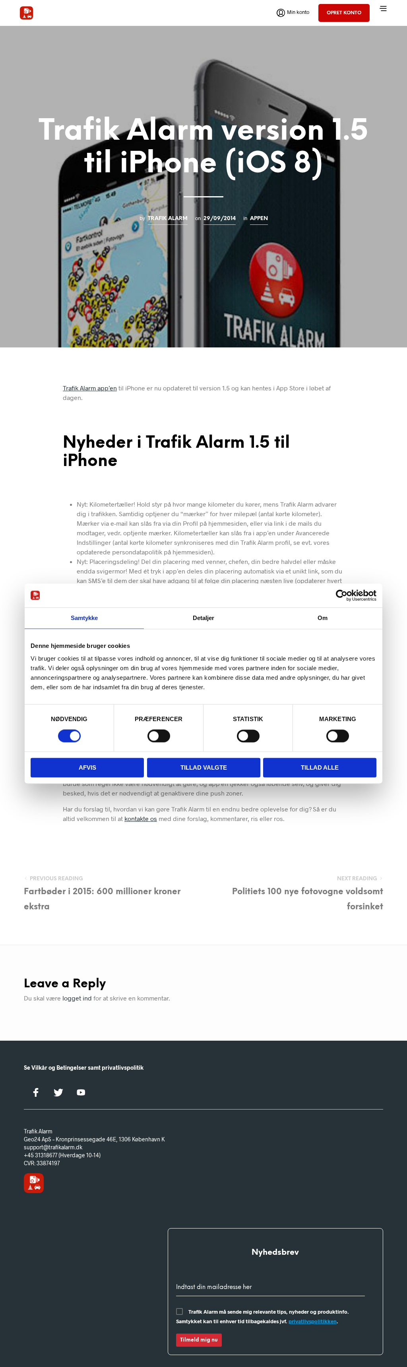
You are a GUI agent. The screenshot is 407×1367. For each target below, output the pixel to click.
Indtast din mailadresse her (214, 1287)
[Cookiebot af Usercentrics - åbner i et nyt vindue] (341, 595)
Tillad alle (320, 767)
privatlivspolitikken (313, 1321)
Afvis (87, 767)
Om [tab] (323, 617)
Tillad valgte (203, 767)
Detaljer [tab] (204, 617)
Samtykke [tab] (84, 617)
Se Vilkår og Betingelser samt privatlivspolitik (83, 1068)
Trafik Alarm (168, 218)
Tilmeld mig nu (199, 1340)
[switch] (158, 737)
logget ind (77, 998)
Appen (259, 218)
